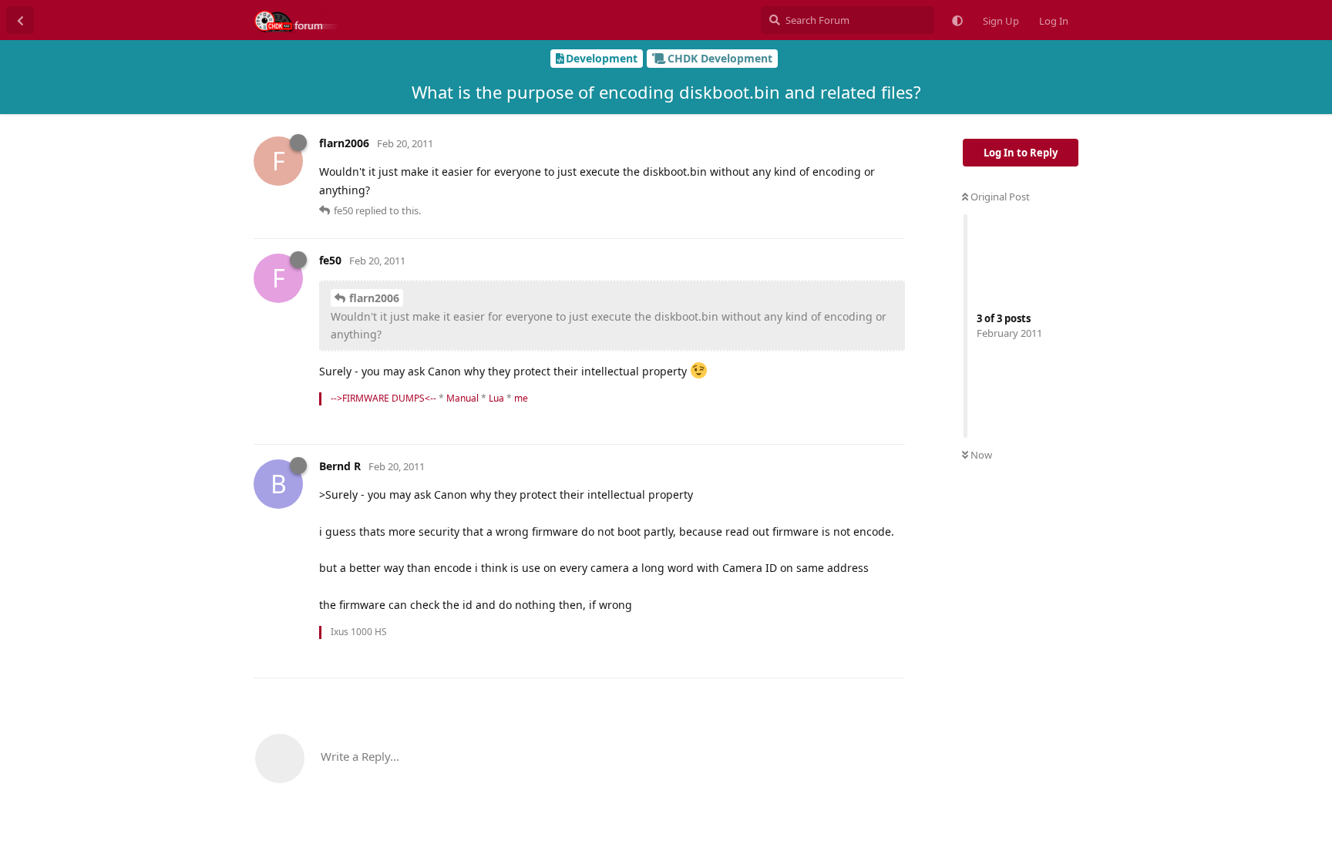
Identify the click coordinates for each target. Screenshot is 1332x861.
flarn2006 (374, 298)
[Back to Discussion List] (20, 20)
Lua (496, 398)
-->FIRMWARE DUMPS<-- (383, 398)
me (521, 398)
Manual (462, 398)
